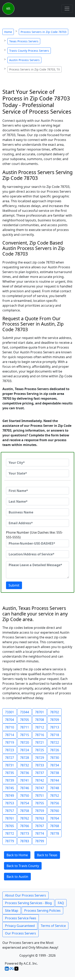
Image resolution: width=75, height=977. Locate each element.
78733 (39, 765)
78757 (9, 811)
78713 (54, 727)
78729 (39, 757)
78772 (9, 833)
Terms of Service (53, 925)
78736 (24, 773)
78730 (54, 757)
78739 (9, 780)
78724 (24, 750)
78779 (9, 841)
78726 (54, 750)
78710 (9, 727)
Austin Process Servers (24, 60)
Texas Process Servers (23, 41)
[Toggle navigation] (67, 9)
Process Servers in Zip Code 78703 (43, 32)
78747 (39, 788)
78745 (9, 788)
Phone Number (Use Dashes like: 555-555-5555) (34, 534)
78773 (24, 833)
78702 (54, 712)
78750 (24, 795)
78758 (24, 811)
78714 (9, 735)
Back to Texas (47, 855)
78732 (24, 765)
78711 (24, 727)
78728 (24, 757)
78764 (54, 818)
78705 (24, 719)
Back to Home (17, 855)
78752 (54, 795)
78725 (39, 750)
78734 (54, 765)
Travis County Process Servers (29, 51)
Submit (14, 585)
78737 (39, 773)
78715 (24, 735)
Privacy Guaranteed (20, 925)
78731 (9, 765)
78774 (39, 833)
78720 (24, 742)
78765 (9, 826)
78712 (39, 727)
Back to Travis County (23, 866)
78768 (54, 826)
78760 (54, 811)
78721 (39, 742)
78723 (9, 750)
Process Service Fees (20, 918)
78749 (9, 795)
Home (8, 32)
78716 (39, 735)
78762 (24, 818)
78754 (24, 803)
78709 (54, 719)
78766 (24, 826)
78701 (39, 712)
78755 (39, 803)
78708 (39, 719)
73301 (9, 712)
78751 (39, 795)
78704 (9, 719)
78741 (24, 780)
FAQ (61, 903)
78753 (9, 803)
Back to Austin (17, 876)
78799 (39, 841)
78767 (39, 826)
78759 (39, 811)
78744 (54, 780)
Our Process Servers (20, 933)
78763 (39, 818)
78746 (24, 788)
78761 (9, 818)
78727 (9, 757)
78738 (54, 773)
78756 (54, 803)
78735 (9, 773)
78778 (54, 833)
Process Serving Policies (42, 910)
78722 (54, 742)
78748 (54, 788)
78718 (54, 735)
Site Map (11, 910)
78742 (39, 780)
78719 (9, 742)
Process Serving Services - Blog (28, 903)
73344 (24, 712)
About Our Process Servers (25, 895)
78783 (24, 841)
